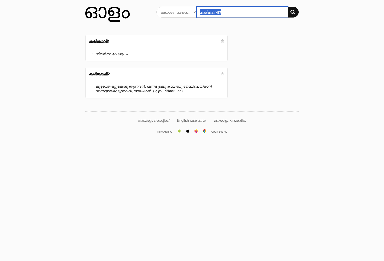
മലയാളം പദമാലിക (230, 120)
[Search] (293, 12)
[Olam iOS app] (187, 131)
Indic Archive (164, 131)
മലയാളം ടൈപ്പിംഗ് (153, 120)
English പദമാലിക (192, 120)
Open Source (219, 131)
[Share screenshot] (222, 41)
